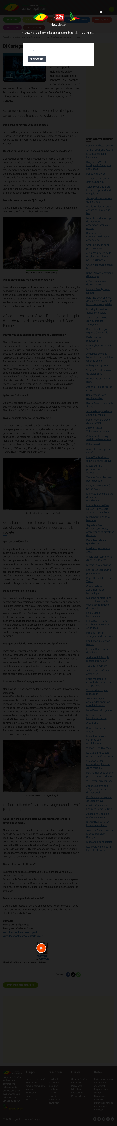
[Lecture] (41, 948)
